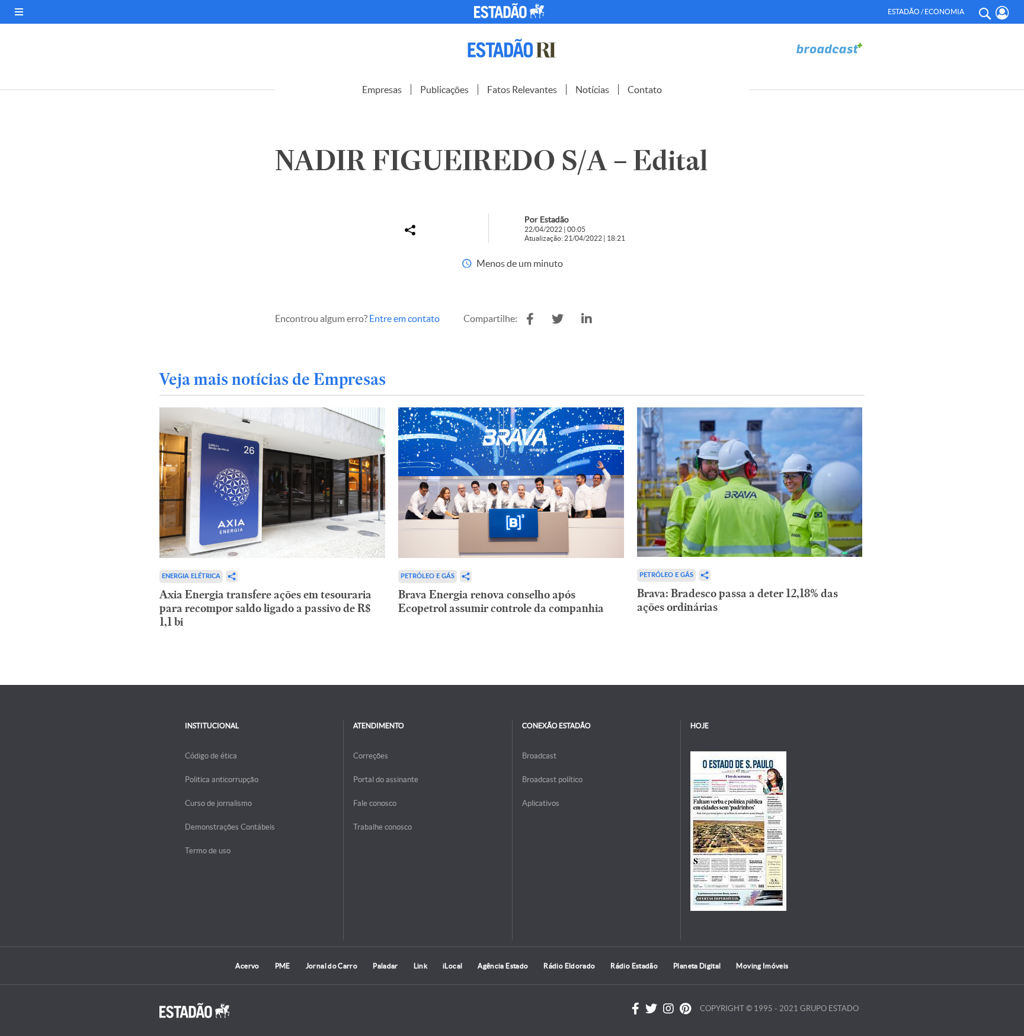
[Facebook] (635, 1009)
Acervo (247, 966)
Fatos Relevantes (522, 89)
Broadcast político (552, 779)
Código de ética (211, 755)
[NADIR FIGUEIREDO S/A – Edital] (530, 319)
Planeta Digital (697, 966)
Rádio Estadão (634, 966)
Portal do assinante (385, 779)
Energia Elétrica (191, 576)
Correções (370, 755)
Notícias (592, 89)
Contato (645, 89)
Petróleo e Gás (428, 576)
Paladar (385, 966)
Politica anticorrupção (221, 779)
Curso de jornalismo (218, 803)
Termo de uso (208, 850)
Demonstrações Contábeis (230, 827)
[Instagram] (668, 1009)
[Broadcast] (829, 48)
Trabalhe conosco (382, 827)
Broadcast (539, 755)
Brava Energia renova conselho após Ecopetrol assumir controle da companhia (501, 601)
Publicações (444, 89)
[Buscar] (984, 12)
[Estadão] (511, 10)
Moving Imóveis (762, 966)
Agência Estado (503, 966)
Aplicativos (540, 803)
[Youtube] (685, 1009)
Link (420, 966)
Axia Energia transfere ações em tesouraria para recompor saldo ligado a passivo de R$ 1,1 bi (265, 608)
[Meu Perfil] (1002, 13)
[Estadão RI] (512, 48)
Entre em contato (404, 318)
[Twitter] (651, 1009)
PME (282, 966)
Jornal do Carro (331, 966)
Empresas (382, 89)
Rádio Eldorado (569, 966)
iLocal (452, 966)
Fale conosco (374, 803)
